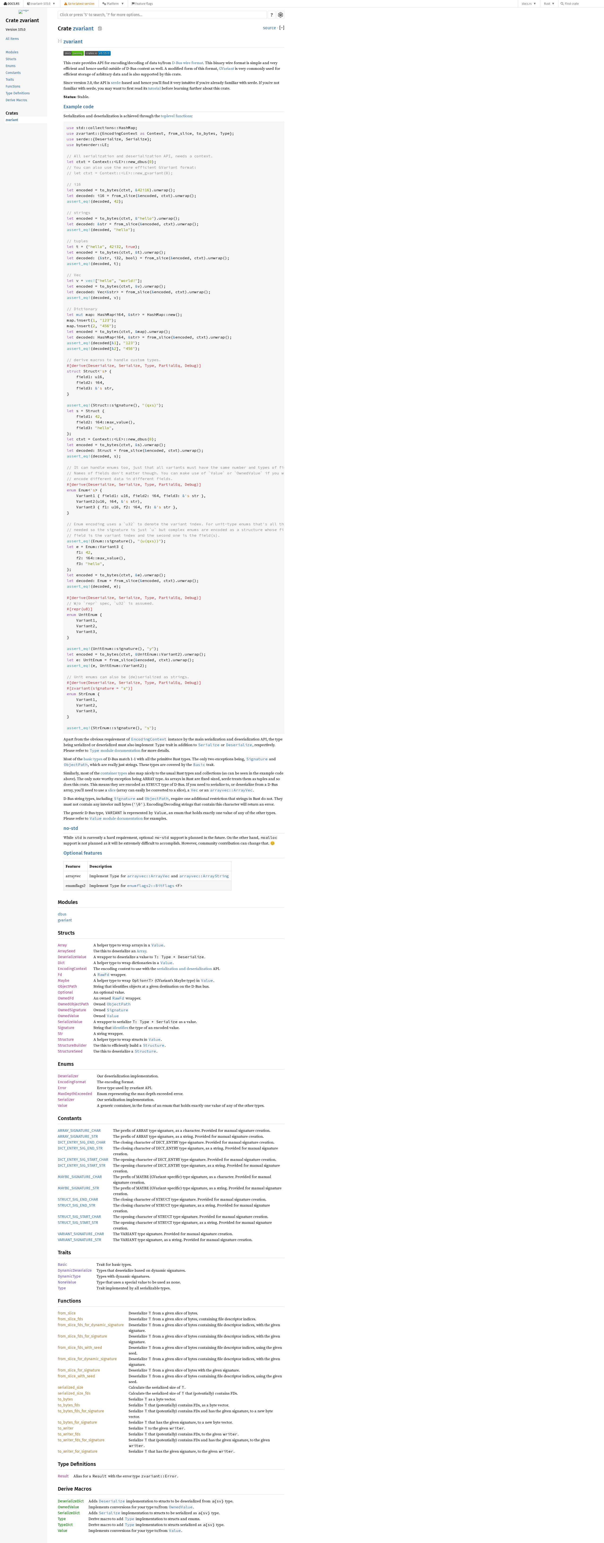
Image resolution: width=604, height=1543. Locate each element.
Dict (61, 963)
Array (62, 945)
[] (281, 27)
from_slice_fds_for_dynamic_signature (91, 1325)
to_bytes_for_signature (77, 1422)
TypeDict (65, 1524)
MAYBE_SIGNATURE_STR (78, 1188)
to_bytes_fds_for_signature (81, 1411)
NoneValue (67, 1282)
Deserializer (68, 1076)
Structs (11, 59)
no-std (70, 828)
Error (62, 1088)
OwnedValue (68, 1016)
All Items (12, 39)
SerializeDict (69, 1513)
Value (62, 1105)
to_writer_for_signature (77, 1451)
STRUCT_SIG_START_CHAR (79, 1216)
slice (112, 790)
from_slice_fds (70, 1319)
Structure (66, 1039)
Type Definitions (18, 94)
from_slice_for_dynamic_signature (87, 1359)
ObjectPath (67, 986)
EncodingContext (72, 968)
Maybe (63, 980)
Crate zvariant (22, 20)
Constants (13, 73)
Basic (62, 1264)
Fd (60, 974)
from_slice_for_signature (79, 1370)
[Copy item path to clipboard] (100, 29)
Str (60, 1033)
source (269, 27)
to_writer (65, 1428)
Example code (78, 106)
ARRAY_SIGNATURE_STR (78, 1136)
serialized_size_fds (74, 1393)
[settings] (280, 15)
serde (115, 82)
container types (114, 773)
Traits (10, 80)
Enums (11, 66)
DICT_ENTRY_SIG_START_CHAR (83, 1159)
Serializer (66, 1099)
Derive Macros (16, 100)
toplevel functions (176, 115)
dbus (62, 914)
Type (62, 1288)
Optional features (82, 853)
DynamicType (69, 1276)
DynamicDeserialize (75, 1270)
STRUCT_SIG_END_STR (76, 1205)
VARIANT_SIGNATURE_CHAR (81, 1234)
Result (63, 1476)
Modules (12, 52)
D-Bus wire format (187, 62)
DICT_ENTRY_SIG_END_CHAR (81, 1142)
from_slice (67, 1313)
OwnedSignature (72, 1010)
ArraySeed (67, 951)
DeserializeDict (71, 1501)
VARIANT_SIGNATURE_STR (79, 1240)
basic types (93, 758)
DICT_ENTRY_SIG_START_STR (81, 1165)
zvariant (12, 120)
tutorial (154, 88)
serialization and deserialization (184, 968)
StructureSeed (70, 1051)
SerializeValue (70, 1022)
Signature (66, 1027)
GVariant (226, 68)
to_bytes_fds (69, 1405)
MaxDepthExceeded (75, 1093)
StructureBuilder (72, 1045)
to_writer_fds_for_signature (81, 1440)
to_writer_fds (69, 1434)
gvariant (65, 920)
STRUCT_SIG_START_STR (78, 1222)
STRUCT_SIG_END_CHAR (78, 1199)
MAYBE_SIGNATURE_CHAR (80, 1177)
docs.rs (527, 3)
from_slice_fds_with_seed (80, 1347)
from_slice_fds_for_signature (82, 1336)
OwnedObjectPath (73, 1004)
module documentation (115, 750)
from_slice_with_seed (76, 1376)
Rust (547, 3)
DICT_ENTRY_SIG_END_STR (80, 1148)
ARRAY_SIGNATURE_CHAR (79, 1130)
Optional (65, 992)
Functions (13, 87)
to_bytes (65, 1399)
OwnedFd (66, 998)
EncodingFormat (72, 1082)
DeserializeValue (72, 957)
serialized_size (70, 1387)
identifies (120, 1027)
